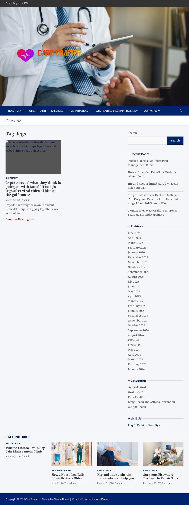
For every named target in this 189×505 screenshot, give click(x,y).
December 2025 (138, 257)
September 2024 (138, 330)
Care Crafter (32, 499)
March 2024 (135, 359)
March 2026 (135, 242)
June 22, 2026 (13, 456)
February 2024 (137, 364)
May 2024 (134, 349)
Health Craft (16, 110)
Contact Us (150, 110)
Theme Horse (61, 499)
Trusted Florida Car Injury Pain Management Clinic (25, 449)
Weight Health (37, 110)
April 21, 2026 (58, 483)
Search (132, 133)
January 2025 (136, 310)
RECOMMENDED (19, 437)
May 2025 (134, 291)
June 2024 (134, 345)
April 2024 (134, 354)
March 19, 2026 (105, 483)
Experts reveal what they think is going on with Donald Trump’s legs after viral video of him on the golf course (33, 189)
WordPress (102, 499)
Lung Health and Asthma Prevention (117, 110)
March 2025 (135, 301)
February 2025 (137, 306)
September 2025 (138, 272)
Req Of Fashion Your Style (144, 425)
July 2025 (133, 281)
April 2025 (134, 296)
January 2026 (136, 252)
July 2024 (133, 340)
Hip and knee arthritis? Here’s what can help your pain (116, 478)
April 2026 (134, 238)
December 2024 (138, 315)
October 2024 (136, 325)
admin (26, 200)
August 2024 (136, 335)
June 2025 (134, 286)
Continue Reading (18, 219)
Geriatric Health (80, 110)
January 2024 (136, 369)
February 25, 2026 (153, 483)
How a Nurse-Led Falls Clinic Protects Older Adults (67, 478)
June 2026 (134, 233)
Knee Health (58, 110)
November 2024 (138, 320)
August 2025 (136, 276)
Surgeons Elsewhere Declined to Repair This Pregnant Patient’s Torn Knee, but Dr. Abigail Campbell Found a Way (155, 199)
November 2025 (138, 262)
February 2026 (137, 247)
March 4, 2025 (13, 200)
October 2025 (136, 267)
